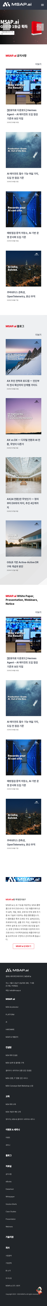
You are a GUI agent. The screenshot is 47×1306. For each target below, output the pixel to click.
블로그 (9, 1155)
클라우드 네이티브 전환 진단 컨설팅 (18, 1070)
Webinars (9, 1227)
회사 (8, 1247)
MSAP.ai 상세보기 (23, 946)
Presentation (11, 1219)
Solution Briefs (11, 1204)
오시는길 (9, 1278)
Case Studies (11, 1212)
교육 (8, 1096)
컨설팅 (9, 1047)
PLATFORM (10, 1015)
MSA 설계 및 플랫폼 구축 (15, 1063)
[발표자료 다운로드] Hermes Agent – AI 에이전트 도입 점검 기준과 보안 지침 (23, 86)
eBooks (9, 1182)
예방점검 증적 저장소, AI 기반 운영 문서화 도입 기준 (23, 209)
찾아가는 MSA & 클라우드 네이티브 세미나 (20, 1119)
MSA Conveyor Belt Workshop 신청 (19, 1086)
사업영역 (9, 1256)
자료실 (9, 1166)
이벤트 (8, 1138)
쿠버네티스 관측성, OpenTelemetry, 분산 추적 (23, 268)
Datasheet (10, 1189)
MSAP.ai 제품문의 (12, 1037)
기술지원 (9, 1237)
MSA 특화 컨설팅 (11, 1055)
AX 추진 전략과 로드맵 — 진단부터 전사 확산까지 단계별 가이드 (23, 357)
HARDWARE (10, 1029)
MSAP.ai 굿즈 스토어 (13, 1286)
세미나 (8, 1145)
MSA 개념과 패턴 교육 (13, 1112)
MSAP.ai (10, 999)
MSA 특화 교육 (11, 1104)
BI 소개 (8, 1271)
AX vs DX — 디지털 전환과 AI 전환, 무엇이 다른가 (23, 416)
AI (6, 1022)
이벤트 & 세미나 (13, 1129)
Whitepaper (10, 1197)
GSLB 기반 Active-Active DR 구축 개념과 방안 (23, 538)
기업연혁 (9, 1263)
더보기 (38, 64)
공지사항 (9, 1174)
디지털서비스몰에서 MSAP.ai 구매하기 (7, 32)
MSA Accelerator (12, 1007)
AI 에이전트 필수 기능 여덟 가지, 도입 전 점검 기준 (23, 150)
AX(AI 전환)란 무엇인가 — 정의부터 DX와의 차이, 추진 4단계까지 (23, 475)
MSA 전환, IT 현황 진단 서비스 (17, 1078)
